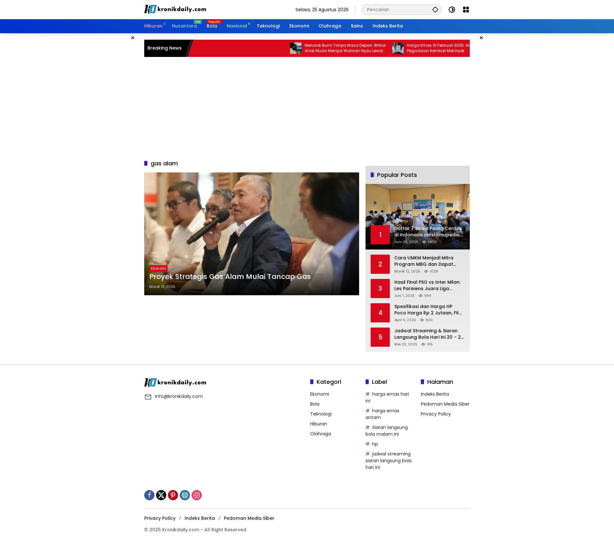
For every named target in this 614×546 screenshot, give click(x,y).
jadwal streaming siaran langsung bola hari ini (389, 461)
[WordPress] (185, 495)
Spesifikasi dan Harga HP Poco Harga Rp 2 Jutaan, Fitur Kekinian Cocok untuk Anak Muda (429, 310)
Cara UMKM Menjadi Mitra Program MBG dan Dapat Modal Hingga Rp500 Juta (424, 261)
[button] (435, 9)
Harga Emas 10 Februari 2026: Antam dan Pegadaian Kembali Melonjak (430, 48)
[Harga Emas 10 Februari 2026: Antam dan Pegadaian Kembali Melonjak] (381, 48)
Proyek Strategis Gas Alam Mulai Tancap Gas (230, 276)
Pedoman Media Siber (445, 404)
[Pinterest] (173, 495)
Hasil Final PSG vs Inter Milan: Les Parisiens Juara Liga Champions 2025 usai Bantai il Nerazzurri (429, 285)
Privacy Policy (436, 414)
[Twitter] (161, 495)
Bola (314, 404)
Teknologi (321, 414)
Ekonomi (158, 268)
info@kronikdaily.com (179, 396)
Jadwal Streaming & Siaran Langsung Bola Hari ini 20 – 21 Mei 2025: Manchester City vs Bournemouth (428, 334)
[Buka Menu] (466, 9)
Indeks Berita (435, 394)
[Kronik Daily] (176, 9)
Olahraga (320, 434)
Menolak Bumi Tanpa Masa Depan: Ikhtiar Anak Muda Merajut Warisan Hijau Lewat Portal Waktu (328, 48)
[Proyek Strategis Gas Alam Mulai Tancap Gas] (251, 233)
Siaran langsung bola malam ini (387, 430)
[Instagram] (197, 495)
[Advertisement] (307, 108)
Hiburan (318, 424)
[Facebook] (149, 495)
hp (375, 444)
